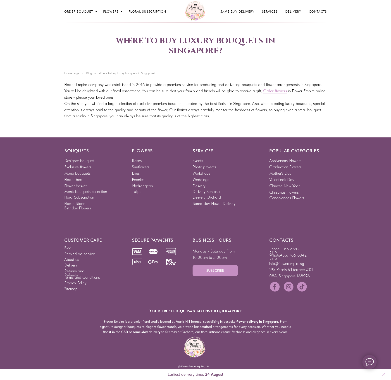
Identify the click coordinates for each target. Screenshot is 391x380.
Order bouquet (79, 11)
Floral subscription (147, 11)
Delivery (293, 11)
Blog (89, 73)
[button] (215, 270)
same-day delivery (146, 332)
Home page (71, 73)
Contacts (318, 11)
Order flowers (275, 90)
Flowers (111, 11)
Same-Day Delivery (237, 11)
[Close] (383, 374)
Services (270, 11)
